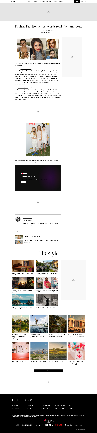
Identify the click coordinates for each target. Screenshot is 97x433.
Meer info (38, 416)
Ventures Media (45, 408)
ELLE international (45, 405)
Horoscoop (42, 1)
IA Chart (71, 408)
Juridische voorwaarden (61, 405)
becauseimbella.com (20, 162)
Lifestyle (48, 254)
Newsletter (83, 1)
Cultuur (35, 1)
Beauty (29, 1)
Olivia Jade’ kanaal (23, 88)
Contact (29, 408)
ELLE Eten (48, 1)
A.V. (70, 405)
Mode (25, 1)
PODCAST (61, 1)
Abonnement (15, 405)
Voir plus (48, 370)
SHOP (76, 1)
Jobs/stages (30, 405)
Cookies (14, 412)
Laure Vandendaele (50, 30)
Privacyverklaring (59, 408)
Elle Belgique (15, 408)
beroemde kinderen (26, 69)
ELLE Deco (55, 1)
